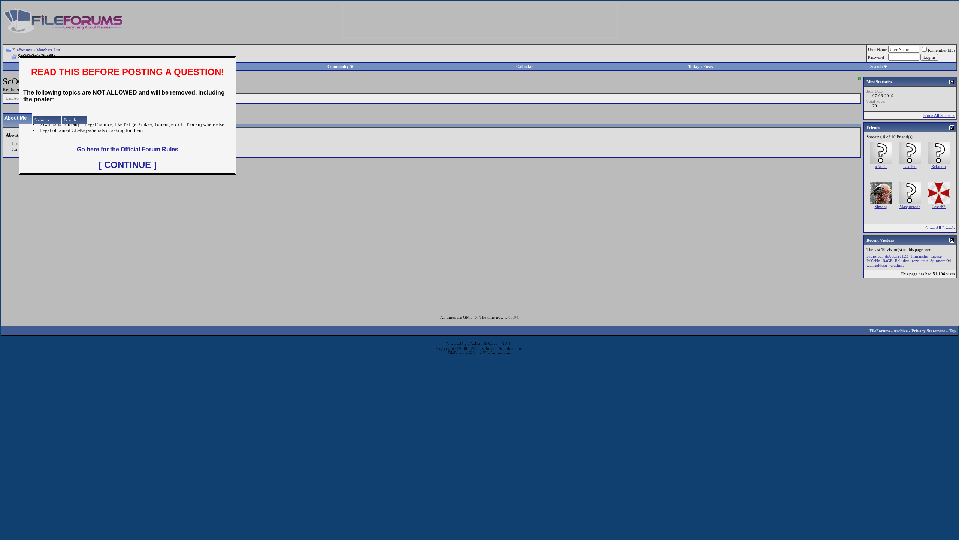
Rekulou (938, 166)
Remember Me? (941, 50)
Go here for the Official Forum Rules (127, 149)
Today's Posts (700, 66)
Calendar (524, 66)
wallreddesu (876, 265)
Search (876, 66)
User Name (877, 49)
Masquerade (909, 206)
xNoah (881, 166)
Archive (900, 330)
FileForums (22, 50)
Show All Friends (940, 228)
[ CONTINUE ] (128, 165)
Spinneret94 (940, 260)
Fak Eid (910, 166)
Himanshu (919, 256)
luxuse (936, 256)
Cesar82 (939, 206)
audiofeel (874, 256)
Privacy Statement (928, 330)
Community (338, 66)
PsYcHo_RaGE (879, 260)
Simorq (881, 206)
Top (952, 330)
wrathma (896, 265)
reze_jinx (920, 260)
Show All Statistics (939, 115)
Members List (48, 50)
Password (876, 57)
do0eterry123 (896, 256)
